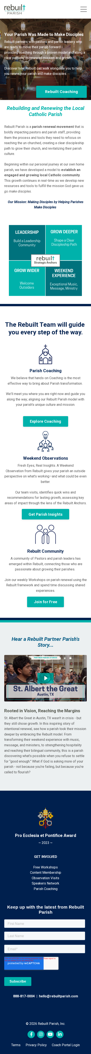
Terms (16, 1045)
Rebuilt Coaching (61, 91)
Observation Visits (45, 878)
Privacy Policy (36, 1045)
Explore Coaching (45, 421)
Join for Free (45, 602)
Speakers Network (45, 883)
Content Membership (45, 873)
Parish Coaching (46, 889)
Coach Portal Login (66, 1045)
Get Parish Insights (46, 514)
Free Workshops (45, 867)
